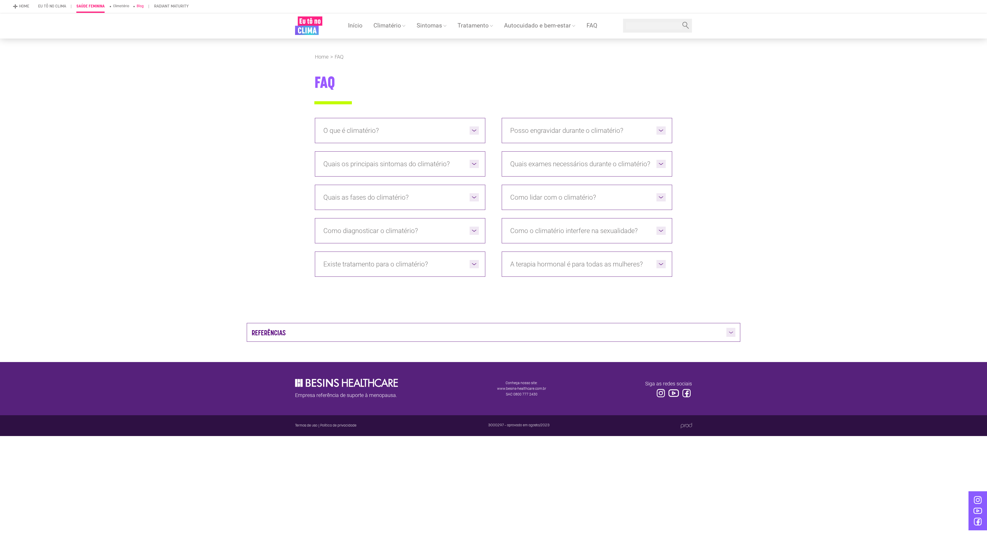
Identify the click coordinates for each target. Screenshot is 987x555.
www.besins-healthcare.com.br (521, 388)
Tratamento (473, 25)
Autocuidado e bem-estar (537, 25)
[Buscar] (685, 26)
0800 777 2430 (525, 394)
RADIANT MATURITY (171, 6)
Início (355, 25)
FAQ (592, 25)
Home (321, 57)
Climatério (121, 6)
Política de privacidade (338, 426)
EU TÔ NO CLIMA (52, 6)
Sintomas (429, 25)
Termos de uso (306, 426)
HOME (24, 6)
